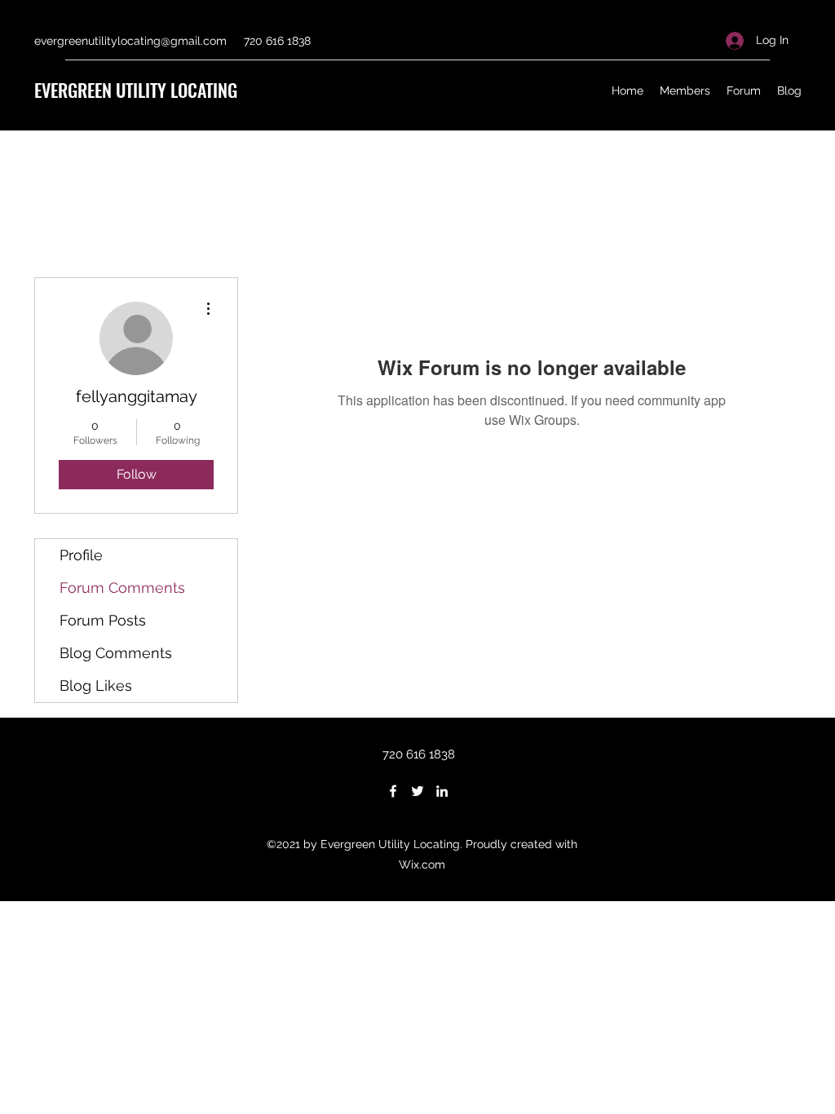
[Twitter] (417, 791)
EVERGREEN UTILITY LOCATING (135, 90)
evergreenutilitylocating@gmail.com (130, 40)
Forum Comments (122, 587)
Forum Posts (103, 620)
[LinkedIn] (442, 791)
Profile (81, 555)
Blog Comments (116, 652)
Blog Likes (96, 685)
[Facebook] (393, 791)
